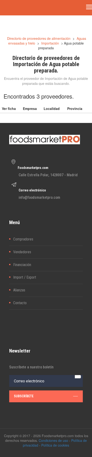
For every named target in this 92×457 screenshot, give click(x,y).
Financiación (22, 264)
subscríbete (23, 396)
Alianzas (19, 290)
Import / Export (24, 277)
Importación (50, 43)
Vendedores (22, 252)
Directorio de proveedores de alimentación (39, 38)
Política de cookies (55, 445)
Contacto (20, 303)
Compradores (23, 239)
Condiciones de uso (53, 440)
